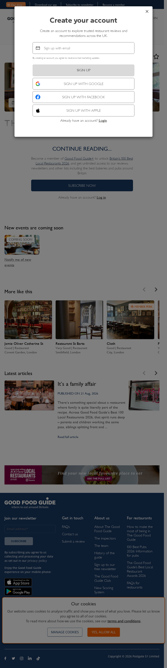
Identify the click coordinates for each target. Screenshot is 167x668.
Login (103, 120)
